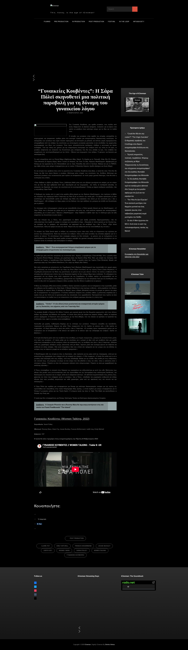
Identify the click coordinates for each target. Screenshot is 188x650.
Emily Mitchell (62, 546)
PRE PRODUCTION (61, 21)
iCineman (88, 644)
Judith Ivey (47, 550)
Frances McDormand (83, 546)
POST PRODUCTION (96, 21)
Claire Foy (45, 546)
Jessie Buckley (104, 546)
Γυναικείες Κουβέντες (75, 555)
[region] (94, 56)
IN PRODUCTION (78, 21)
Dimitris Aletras (110, 644)
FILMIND (47, 21)
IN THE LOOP (124, 21)
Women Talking (100, 550)
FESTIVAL (111, 21)
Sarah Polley (81, 550)
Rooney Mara (64, 550)
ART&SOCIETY (138, 21)
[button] (94, 76)
